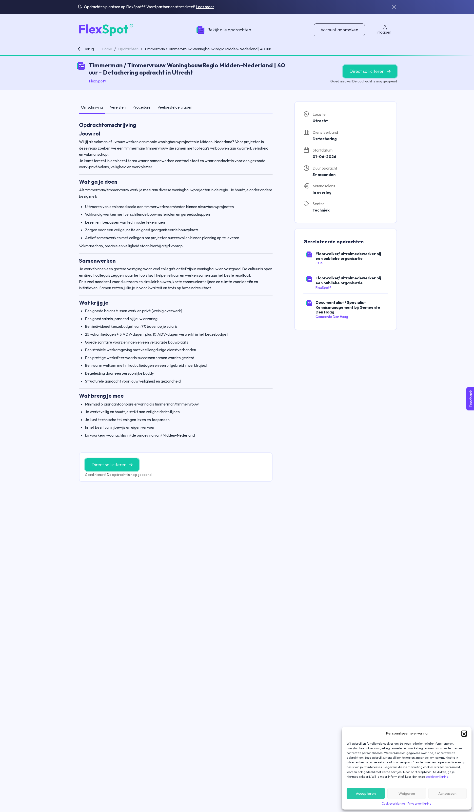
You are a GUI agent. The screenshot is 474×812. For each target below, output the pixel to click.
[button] (464, 733)
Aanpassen (447, 793)
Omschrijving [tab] (92, 107)
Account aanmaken (339, 30)
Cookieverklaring (393, 803)
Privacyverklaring (420, 803)
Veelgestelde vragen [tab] (175, 107)
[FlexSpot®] (105, 29)
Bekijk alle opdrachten (229, 30)
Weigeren (406, 793)
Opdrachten (128, 48)
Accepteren (366, 793)
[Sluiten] (394, 7)
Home (107, 48)
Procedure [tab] (142, 107)
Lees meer (205, 6)
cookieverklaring (437, 776)
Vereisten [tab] (118, 107)
